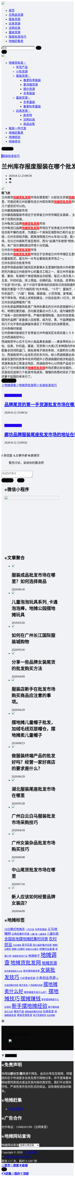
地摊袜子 (34, 955)
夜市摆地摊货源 (31, 971)
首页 (12, 10)
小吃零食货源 (27, 978)
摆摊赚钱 (30, 998)
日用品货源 (16, 14)
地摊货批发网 (25, 963)
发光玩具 (27, 944)
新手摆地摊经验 (29, 1006)
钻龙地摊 (51, 1015)
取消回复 (7, 480)
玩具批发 (48, 1011)
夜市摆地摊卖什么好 (13, 971)
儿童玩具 (53, 933)
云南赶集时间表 (20, 934)
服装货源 (14, 19)
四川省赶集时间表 (42, 945)
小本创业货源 (46, 978)
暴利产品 (19, 1011)
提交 (20, 480)
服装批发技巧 (17, 36)
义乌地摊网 (30, 1152)
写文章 (9, 148)
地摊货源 (49, 963)
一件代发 (29, 929)
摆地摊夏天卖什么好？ (36, 992)
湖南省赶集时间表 (33, 1011)
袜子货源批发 (39, 1015)
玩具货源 (14, 23)
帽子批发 (23, 985)
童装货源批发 (24, 1015)
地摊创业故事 (47, 949)
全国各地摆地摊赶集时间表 (26, 939)
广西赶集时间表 (36, 985)
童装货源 (14, 32)
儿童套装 (42, 934)
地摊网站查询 (10, 1145)
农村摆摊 (17, 945)
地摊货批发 (16, 62)
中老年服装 (41, 929)
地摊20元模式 (32, 949)
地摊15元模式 (18, 949)
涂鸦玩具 (14, 28)
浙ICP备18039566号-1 (18, 1156)
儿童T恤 (34, 934)
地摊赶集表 (16, 41)
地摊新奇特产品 (19, 956)
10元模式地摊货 (14, 929)
